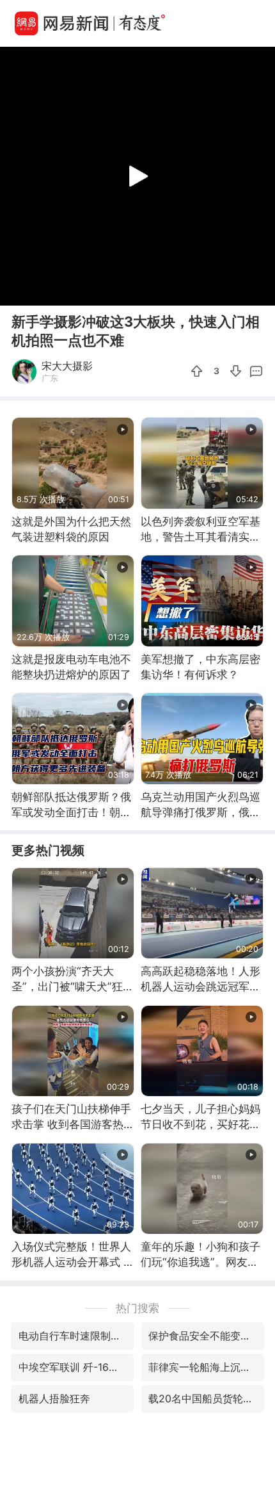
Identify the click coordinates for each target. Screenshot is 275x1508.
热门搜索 (137, 1308)
